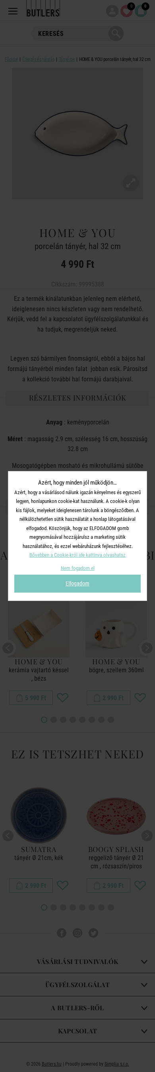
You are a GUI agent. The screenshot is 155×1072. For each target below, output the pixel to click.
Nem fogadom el (78, 568)
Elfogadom (77, 583)
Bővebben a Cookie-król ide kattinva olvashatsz (77, 555)
